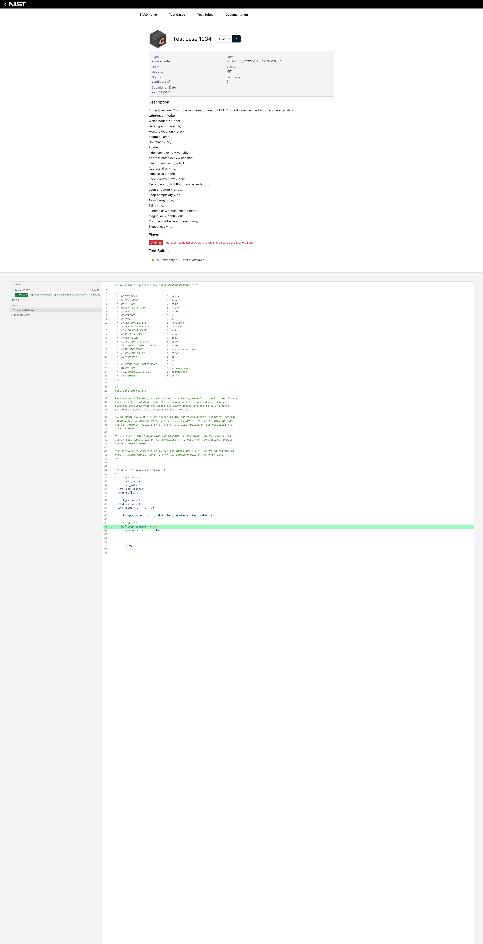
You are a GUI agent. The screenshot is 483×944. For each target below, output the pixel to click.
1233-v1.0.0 (270, 61)
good (155, 71)
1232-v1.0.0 (252, 61)
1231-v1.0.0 (234, 61)
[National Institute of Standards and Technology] (14, 5)
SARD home (148, 14)
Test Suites (205, 14)
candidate (159, 81)
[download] (236, 38)
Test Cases (177, 14)
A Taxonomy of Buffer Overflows (180, 260)
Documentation (236, 14)
